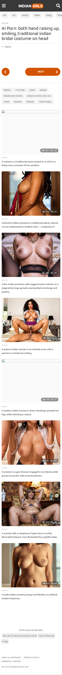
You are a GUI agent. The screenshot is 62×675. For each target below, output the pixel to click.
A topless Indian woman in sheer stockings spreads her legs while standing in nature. (30, 413)
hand (32, 90)
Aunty (25, 15)
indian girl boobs (13, 96)
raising (18, 102)
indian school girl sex (39, 96)
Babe (37, 15)
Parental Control (11, 661)
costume (20, 90)
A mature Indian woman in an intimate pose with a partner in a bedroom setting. (27, 351)
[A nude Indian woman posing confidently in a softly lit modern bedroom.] (31, 565)
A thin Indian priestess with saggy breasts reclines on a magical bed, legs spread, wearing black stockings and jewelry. (30, 288)
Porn (6, 102)
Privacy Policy (31, 657)
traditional (45, 102)
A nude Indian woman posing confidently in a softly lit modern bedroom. (29, 597)
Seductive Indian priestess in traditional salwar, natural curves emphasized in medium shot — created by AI (30, 225)
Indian (31, 6)
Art (14, 15)
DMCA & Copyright (11, 657)
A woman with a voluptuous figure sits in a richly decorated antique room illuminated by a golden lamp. (29, 535)
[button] (4, 5)
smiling (30, 102)
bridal (7, 90)
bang (48, 15)
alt (4, 15)
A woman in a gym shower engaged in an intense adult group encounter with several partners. (30, 474)
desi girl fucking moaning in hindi (19, 636)
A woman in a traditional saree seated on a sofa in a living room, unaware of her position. (29, 164)
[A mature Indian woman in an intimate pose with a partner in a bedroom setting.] (31, 320)
